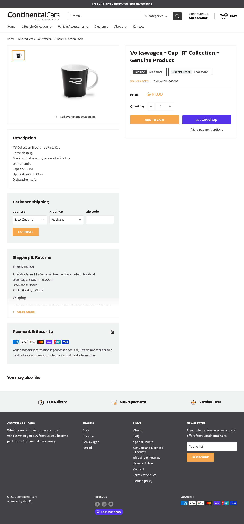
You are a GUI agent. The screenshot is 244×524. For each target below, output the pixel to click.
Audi (86, 430)
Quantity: (137, 106)
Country (19, 211)
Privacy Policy (143, 463)
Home (11, 26)
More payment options (207, 129)
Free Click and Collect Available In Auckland (122, 3)
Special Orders (143, 442)
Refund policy (142, 481)
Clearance (101, 26)
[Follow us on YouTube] (110, 503)
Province (56, 211)
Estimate (25, 232)
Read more (155, 72)
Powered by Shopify (20, 501)
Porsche (88, 436)
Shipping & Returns (146, 457)
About (118, 26)
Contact (138, 26)
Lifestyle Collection (35, 26)
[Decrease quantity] (151, 106)
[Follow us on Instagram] (104, 503)
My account (198, 18)
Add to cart (155, 120)
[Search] (177, 16)
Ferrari (87, 448)
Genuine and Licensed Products (148, 449)
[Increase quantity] (170, 106)
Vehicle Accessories (71, 26)
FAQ (136, 436)
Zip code (92, 211)
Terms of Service (144, 475)
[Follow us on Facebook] (97, 503)
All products (25, 39)
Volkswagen (139, 81)
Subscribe (200, 457)
